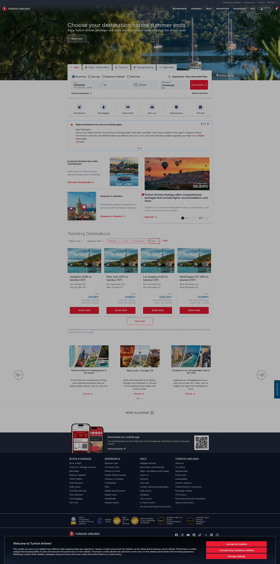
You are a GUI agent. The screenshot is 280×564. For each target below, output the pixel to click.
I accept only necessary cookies (236, 550)
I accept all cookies (236, 544)
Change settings (236, 556)
